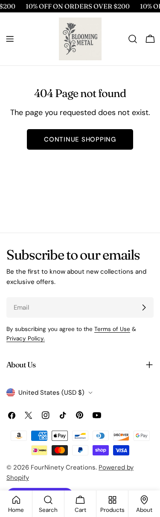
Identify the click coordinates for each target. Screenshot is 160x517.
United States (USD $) (51, 392)
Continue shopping (80, 139)
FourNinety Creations (63, 467)
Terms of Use (112, 329)
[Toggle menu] (9, 38)
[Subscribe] (144, 307)
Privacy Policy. (25, 338)
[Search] (132, 38)
